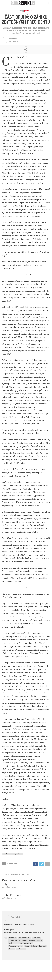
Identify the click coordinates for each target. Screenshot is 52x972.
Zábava (34, 946)
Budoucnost (21, 949)
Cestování (36, 938)
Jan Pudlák (28, 10)
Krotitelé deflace (11, 895)
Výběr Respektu (24, 938)
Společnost (18, 854)
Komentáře (10, 863)
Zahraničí (42, 946)
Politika (9, 854)
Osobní (11, 943)
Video (27, 946)
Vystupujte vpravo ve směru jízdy (18, 882)
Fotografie (23, 940)
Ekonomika (13, 940)
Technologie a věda (15, 946)
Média (39, 940)
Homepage (12, 938)
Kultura (32, 940)
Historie (11, 949)
